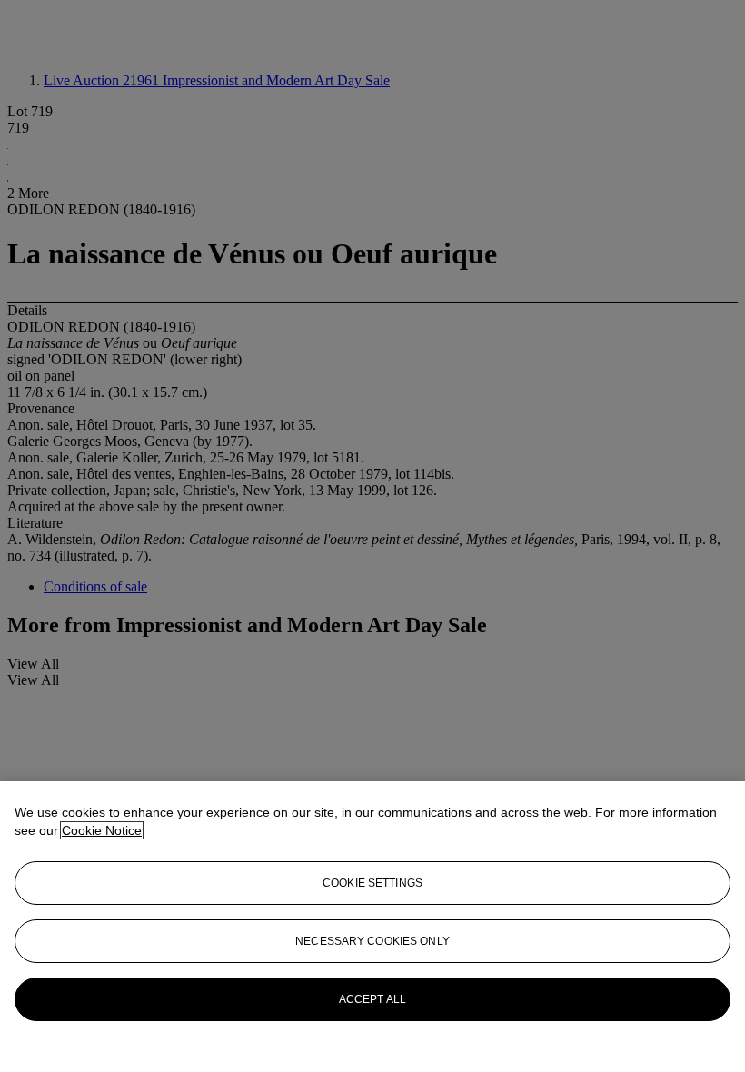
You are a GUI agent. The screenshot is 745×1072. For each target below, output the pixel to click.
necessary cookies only (372, 941)
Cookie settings (372, 883)
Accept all (372, 999)
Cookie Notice (102, 830)
